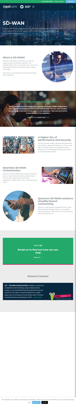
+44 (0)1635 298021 (47, 1)
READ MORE (37, 297)
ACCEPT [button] (45, 402)
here (12, 75)
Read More (36, 402)
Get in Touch (59, 1)
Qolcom (17, 7)
